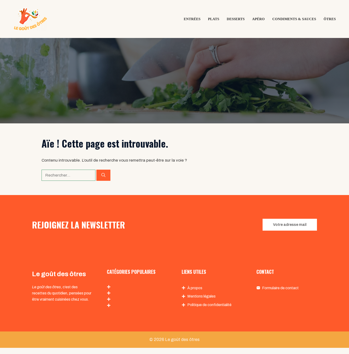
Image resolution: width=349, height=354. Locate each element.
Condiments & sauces (294, 19)
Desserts (236, 19)
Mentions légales (201, 296)
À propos (194, 288)
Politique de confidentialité (209, 305)
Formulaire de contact (280, 288)
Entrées (192, 19)
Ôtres (330, 19)
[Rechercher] (103, 175)
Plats (213, 19)
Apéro (258, 19)
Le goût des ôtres (182, 339)
